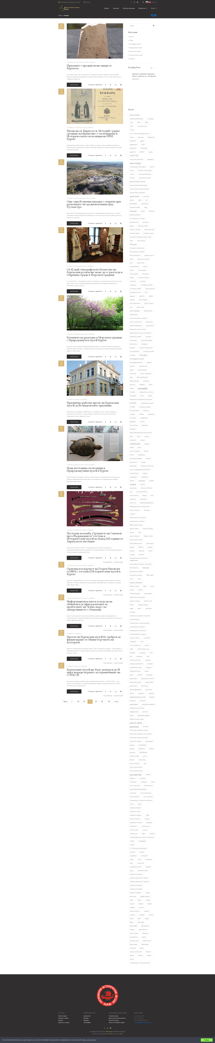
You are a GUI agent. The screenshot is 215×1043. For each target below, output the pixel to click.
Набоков (140, 547)
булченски (146, 222)
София (143, 833)
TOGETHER (134, 156)
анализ (132, 170)
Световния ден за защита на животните (141, 800)
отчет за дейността (135, 645)
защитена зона (143, 366)
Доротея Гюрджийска (136, 325)
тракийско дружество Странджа (139, 878)
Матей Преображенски (147, 503)
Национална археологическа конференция (138, 559)
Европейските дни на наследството (140, 333)
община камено (143, 605)
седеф (139, 804)
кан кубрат (133, 418)
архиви (132, 200)
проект (152, 697)
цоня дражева (134, 937)
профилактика (134, 712)
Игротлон (132, 384)
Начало (60, 15)
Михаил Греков (134, 528)
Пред (65, 702)
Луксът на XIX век (146, 488)
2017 (139, 122)
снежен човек (134, 830)
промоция (132, 700)
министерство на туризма (137, 521)
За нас (153, 8)
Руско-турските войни (136, 771)
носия (139, 579)
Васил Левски (141, 240)
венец (131, 259)
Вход (153, 2)
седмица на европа (135, 815)
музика (132, 547)
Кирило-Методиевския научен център (141, 432)
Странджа (142, 841)
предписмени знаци (135, 682)
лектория (141, 480)
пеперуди (142, 653)
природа (151, 693)
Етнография (87, 1022)
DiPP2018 (144, 148)
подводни (150, 664)
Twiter (110, 85)
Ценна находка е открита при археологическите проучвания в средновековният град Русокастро (144, 96)
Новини (106, 8)
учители (151, 915)
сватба (153, 782)
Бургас (132, 226)
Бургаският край (149, 229)
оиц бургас (148, 608)
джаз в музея (140, 307)
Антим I (132, 174)
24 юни (132, 130)
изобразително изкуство (146, 392)
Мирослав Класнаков (136, 525)
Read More (135, 101)
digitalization (133, 144)
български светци (148, 233)
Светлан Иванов (134, 796)
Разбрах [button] (206, 1040)
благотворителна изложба (137, 218)
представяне (149, 682)
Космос (146, 451)
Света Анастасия (134, 785)
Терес (131, 863)
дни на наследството (136, 322)
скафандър (149, 822)
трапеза (147, 892)
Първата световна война (137, 719)
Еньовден (144, 344)
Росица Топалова (135, 763)
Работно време (62, 1016)
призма (132, 693)
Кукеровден (133, 466)
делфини (132, 300)
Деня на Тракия (148, 303)
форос (132, 922)
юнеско (132, 959)
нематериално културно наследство (141, 564)
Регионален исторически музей (139, 737)
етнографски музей (137, 359)
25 (96, 702)
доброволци (149, 322)
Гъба (146, 292)
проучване (143, 700)
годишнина (133, 285)
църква (144, 937)
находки (141, 554)
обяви (139, 608)
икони (150, 396)
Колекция (116, 8)
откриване (133, 641)
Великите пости (149, 255)
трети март (133, 896)
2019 (131, 126)
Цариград (145, 933)
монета (132, 532)
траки (131, 870)
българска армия (134, 233)
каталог (142, 421)
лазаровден (133, 477)
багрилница (144, 204)
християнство (143, 929)
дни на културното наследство (138, 318)
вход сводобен (134, 274)
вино (131, 263)
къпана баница (134, 473)
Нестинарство (134, 568)
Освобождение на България (138, 630)
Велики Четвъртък (135, 255)
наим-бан (141, 551)
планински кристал (135, 660)
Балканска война (135, 207)
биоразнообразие (135, 215)
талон (139, 859)
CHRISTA (133, 141)
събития (141, 852)
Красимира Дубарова (136, 458)
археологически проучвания (138, 185)
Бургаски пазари (143, 226)
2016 (131, 122)
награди (132, 551)
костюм (132, 455)
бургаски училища (135, 229)
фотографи (141, 922)
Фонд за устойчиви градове (117, 1022)
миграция (146, 510)
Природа (86, 1020)
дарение (132, 296)
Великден (133, 244)
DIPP (143, 144)
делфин (151, 296)
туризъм (148, 900)
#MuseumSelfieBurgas (136, 119)
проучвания (134, 704)
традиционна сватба (135, 867)
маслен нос (133, 503)
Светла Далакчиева (145, 793)
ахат (146, 200)
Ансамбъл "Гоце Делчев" (145, 170)
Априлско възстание (145, 178)
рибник (151, 748)
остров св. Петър (134, 638)
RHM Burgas (109, 1031)
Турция (141, 904)
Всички (131, 36)
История (86, 1018)
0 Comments (91, 62)
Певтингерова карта (143, 649)
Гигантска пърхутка (143, 277)
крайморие (141, 455)
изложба (142, 388)
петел (151, 652)
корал (139, 447)
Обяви (131, 40)
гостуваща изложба (147, 285)
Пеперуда (132, 652)
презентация (133, 686)
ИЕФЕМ (142, 384)
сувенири (132, 852)
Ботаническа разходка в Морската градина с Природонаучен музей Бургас (94, 339)
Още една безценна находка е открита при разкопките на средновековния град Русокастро (94, 204)
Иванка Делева (134, 381)
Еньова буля (133, 344)
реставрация (142, 745)
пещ (131, 656)
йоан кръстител (134, 410)
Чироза (142, 948)
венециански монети (143, 259)
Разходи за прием (63, 1018)
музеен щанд (150, 543)
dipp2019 (133, 152)
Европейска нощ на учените (138, 329)
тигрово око (140, 863)
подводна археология (136, 664)
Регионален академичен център (139, 730)
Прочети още (74, 84)
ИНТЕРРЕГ (133, 403)
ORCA (121, 1033)
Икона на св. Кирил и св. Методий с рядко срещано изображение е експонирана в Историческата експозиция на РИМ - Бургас (93, 135)
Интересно (142, 8)
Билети (88, 2)
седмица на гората (135, 811)
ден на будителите (135, 303)
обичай (140, 590)
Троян (131, 900)
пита (148, 656)
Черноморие (145, 944)
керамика (144, 425)
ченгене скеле (134, 941)
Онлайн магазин (113, 1016)
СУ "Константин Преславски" (138, 848)
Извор (150, 384)
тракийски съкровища (136, 874)
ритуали (132, 760)
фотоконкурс (145, 926)
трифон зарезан (145, 896)
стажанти (152, 833)
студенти (132, 844)
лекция (133, 484)
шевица (132, 955)
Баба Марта (133, 204)
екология (148, 336)
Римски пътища (134, 756)
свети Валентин (148, 785)
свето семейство (148, 796)
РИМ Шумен (143, 752)
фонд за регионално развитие (117, 1018)
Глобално (76, 399)
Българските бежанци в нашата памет (140, 237)
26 (102, 702)
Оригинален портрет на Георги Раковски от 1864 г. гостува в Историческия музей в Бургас (93, 571)
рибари (132, 749)
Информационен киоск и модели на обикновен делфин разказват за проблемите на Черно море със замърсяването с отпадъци (89, 605)
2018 (146, 122)
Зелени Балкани (142, 370)
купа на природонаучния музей (140, 469)
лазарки (144, 473)
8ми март (141, 137)
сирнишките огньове (136, 822)
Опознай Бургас (135, 619)
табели (132, 859)
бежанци (133, 211)
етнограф (132, 355)
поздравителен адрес (136, 667)
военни (145, 266)
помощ (146, 671)
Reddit (121, 85)
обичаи (132, 590)
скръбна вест (133, 826)
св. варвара (142, 778)
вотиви (132, 270)
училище (142, 915)
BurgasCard (151, 137)
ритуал (145, 756)
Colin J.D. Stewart (107, 1033)
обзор (152, 586)
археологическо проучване (137, 192)
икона (142, 396)
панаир (147, 645)
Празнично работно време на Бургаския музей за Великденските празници (93, 404)
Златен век (133, 373)
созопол (144, 830)
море (139, 532)
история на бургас (145, 407)
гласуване (143, 281)
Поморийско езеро (135, 671)
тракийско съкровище (136, 889)
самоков (148, 774)
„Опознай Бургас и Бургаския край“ (140, 963)
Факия (131, 918)
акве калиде (135, 163)
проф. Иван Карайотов (148, 704)
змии (131, 377)
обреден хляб (148, 601)
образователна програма (137, 597)
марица (144, 495)
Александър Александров (138, 167)
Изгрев (132, 388)
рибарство (142, 748)
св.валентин (133, 782)
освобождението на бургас (138, 634)
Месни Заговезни (135, 510)
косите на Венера (135, 451)
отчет (142, 641)
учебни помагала (134, 911)
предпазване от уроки (147, 678)
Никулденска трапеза (136, 575)
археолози (146, 196)
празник (139, 675)
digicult (142, 141)
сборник (132, 778)
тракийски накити (143, 870)
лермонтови (133, 488)
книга (138, 436)
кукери (143, 462)
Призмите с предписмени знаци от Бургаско (89, 67)
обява (131, 608)
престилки (148, 689)
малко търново (134, 495)
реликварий (149, 741)
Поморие (149, 667)
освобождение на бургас (137, 627)
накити (150, 551)
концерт (147, 444)
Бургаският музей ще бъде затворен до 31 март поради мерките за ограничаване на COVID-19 (93, 672)
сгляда (131, 804)
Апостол (132, 178)
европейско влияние (135, 336)
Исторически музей (80, 127)
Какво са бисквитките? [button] (89, 1040)
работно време (136, 723)
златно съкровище (145, 373)
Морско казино (148, 536)
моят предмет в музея (136, 543)
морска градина (134, 536)
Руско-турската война (136, 767)
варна (131, 240)
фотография (133, 926)
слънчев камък (145, 826)
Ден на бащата (143, 300)
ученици (146, 911)
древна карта (150, 325)
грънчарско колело (135, 292)
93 (109, 702)
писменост (139, 656)
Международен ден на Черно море (139, 506)
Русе (145, 763)
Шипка (149, 955)
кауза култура (133, 425)
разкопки (134, 726)
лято (131, 492)
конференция (135, 443)
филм (139, 918)
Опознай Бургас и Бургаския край (139, 623)
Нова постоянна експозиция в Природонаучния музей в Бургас (88, 469)
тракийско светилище (136, 885)
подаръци (148, 660)
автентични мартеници (136, 159)
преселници (144, 686)
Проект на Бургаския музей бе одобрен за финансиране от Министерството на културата (94, 639)
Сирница (147, 819)
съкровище (133, 856)
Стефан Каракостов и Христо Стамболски (142, 837)
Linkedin (115, 85)
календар (132, 414)
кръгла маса (133, 462)
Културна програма (129, 8)
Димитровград (148, 311)
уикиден (132, 907)
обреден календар (135, 601)
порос (131, 675)
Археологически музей (81, 62)
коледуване (133, 440)
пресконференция (135, 689)
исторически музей (147, 403)
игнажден (146, 381)
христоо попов (134, 933)
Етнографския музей (136, 362)
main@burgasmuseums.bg (143, 1022)
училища (132, 915)
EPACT (142, 152)
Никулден (146, 568)
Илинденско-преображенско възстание (141, 399)
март (152, 495)
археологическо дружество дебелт (139, 189)
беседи (143, 211)
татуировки (148, 859)
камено (141, 414)
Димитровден (134, 314)
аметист (152, 167)
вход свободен (142, 270)
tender (151, 152)
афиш (139, 200)
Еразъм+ (132, 348)
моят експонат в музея (136, 540)
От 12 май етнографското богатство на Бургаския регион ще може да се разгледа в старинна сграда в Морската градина (94, 272)
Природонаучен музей (80, 334)
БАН (145, 207)
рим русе (132, 752)
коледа (147, 436)
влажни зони (140, 263)
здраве (131, 370)
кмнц (131, 436)
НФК (144, 586)
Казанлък (146, 410)
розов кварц (142, 760)
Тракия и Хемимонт (135, 892)
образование (148, 593)
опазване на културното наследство (140, 616)
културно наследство (147, 466)
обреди (132, 604)
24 (90, 702)
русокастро (136, 774)
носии (131, 579)
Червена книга (147, 940)
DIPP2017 (133, 148)
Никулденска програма (136, 571)
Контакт (60, 1020)
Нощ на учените (134, 586)
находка (132, 554)
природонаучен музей (137, 697)
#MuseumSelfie (135, 115)
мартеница (133, 499)
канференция (144, 418)
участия (141, 907)
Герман (132, 277)
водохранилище (134, 266)
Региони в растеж (114, 1020)
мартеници (143, 499)
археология (134, 196)
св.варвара (144, 782)
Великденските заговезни (137, 252)
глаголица (133, 281)
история (132, 407)
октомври (132, 612)
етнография (143, 355)
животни (132, 366)
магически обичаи (141, 492)
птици (131, 715)
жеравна (149, 362)
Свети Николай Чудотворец (138, 789)
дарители (141, 296)
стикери (132, 841)
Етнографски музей (79, 266)
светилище (133, 793)
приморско (141, 693)
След (116, 702)
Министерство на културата (138, 517)
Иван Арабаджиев (142, 377)
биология (151, 211)
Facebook (105, 85)
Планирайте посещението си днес (70, 2)
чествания (133, 948)
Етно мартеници (134, 351)
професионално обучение (137, 708)
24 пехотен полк (142, 126)
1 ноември (150, 119)
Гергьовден (145, 274)
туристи (132, 904)
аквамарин (150, 159)
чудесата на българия (136, 952)
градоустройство (150, 288)
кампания (151, 414)
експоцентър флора (146, 340)
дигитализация (135, 311)
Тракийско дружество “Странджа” (139, 881)
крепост (148, 458)
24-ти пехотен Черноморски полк (139, 133)
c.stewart (70, 62)
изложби (132, 392)
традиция (148, 867)
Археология (87, 1016)
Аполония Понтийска (145, 174)
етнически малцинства (146, 348)
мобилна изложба (148, 528)
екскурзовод (133, 340)
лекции (151, 481)
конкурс (142, 440)
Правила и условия (63, 1022)
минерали (132, 514)
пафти (131, 649)
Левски (132, 480)
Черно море (133, 944)
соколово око (133, 833)
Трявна (139, 900)
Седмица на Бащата (135, 808)
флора (147, 918)
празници (149, 675)
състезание (144, 856)
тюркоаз (149, 904)
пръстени (145, 712)
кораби (132, 447)
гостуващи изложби (135, 288)
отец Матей (147, 638)
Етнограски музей (148, 351)
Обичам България (135, 593)
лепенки (142, 484)
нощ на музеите (136, 582)
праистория (133, 678)
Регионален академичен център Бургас (141, 734)
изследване (133, 396)
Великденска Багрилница (137, 248)
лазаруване (144, 477)
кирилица (133, 429)
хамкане (132, 929)
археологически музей (137, 182)
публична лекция (143, 715)
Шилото (140, 955)
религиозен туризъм (135, 741)
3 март (132, 137)
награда (150, 547)
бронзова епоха (134, 222)
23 (84, 702)
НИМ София (149, 575)
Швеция (148, 952)
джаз (131, 307)
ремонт (132, 745)
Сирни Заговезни (135, 819)
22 (78, 702)
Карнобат (133, 421)
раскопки (145, 726)
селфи (147, 815)
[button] (151, 68)
